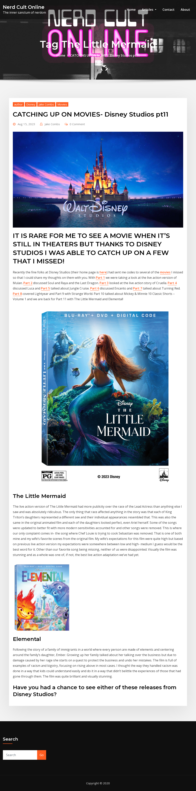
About (185, 9)
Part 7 (137, 288)
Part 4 (172, 283)
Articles (148, 9)
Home (131, 9)
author (18, 104)
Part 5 (45, 288)
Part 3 (104, 283)
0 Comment (77, 124)
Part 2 (27, 283)
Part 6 (94, 288)
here (103, 272)
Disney (30, 104)
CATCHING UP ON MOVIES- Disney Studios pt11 (105, 55)
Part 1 (100, 277)
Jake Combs (46, 104)
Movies (62, 104)
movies (165, 272)
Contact (169, 9)
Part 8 (17, 294)
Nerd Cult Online (23, 7)
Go (42, 755)
